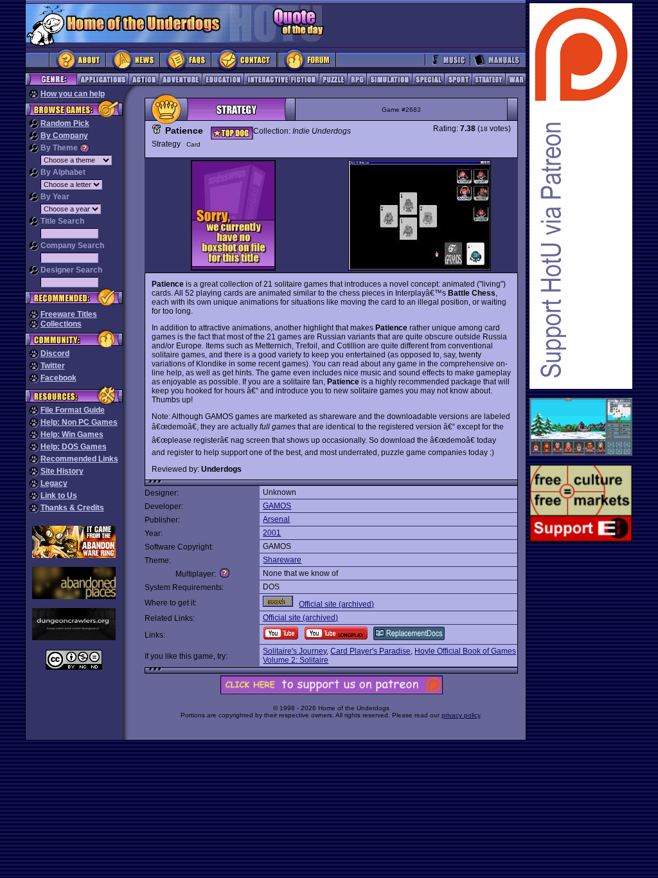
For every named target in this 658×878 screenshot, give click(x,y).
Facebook (58, 377)
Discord (54, 353)
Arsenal (276, 519)
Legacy (53, 483)
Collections (61, 323)
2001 (272, 532)
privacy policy (460, 715)
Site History (62, 471)
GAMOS (277, 505)
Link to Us (58, 495)
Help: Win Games (71, 434)
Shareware (282, 559)
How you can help (72, 93)
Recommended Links (79, 458)
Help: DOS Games (73, 446)
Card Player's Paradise (370, 651)
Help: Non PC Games (79, 422)
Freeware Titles (68, 314)
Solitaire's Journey (294, 651)
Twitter (52, 365)
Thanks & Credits (72, 507)
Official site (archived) (336, 604)
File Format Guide (72, 410)
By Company (64, 135)
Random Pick (64, 123)
